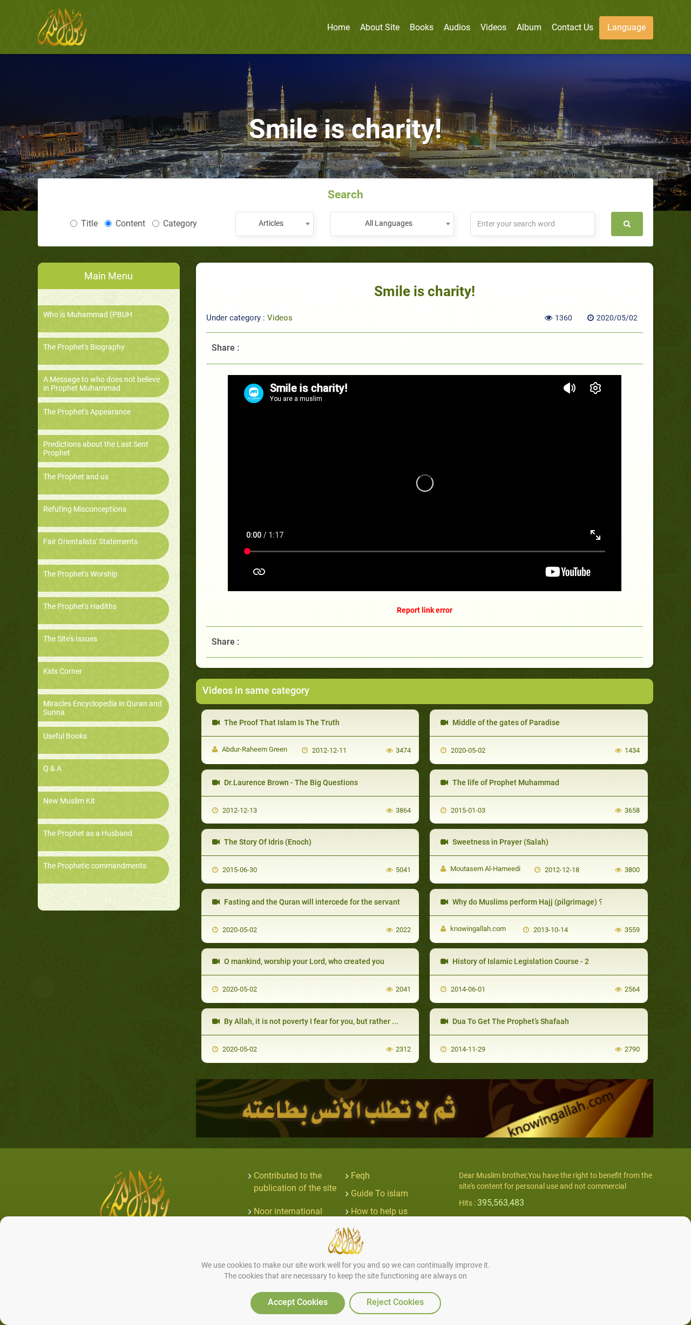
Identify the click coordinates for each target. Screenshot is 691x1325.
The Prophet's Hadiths (80, 607)
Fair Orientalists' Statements (90, 542)
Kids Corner (62, 671)
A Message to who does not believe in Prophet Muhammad (101, 384)
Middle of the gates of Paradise (505, 722)
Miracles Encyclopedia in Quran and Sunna (102, 708)
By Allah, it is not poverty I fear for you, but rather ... (310, 1021)
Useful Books (65, 736)
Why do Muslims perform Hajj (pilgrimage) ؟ (526, 902)
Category (180, 223)
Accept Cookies (298, 1302)
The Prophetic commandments (94, 866)
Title (89, 223)
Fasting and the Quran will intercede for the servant (311, 902)
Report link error (424, 610)
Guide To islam (379, 1193)
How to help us (379, 1211)
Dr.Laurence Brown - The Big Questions (290, 782)
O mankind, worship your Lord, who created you (303, 961)
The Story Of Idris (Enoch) (266, 842)
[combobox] (274, 224)
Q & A (52, 769)
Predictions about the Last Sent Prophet (95, 448)
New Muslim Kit (69, 801)
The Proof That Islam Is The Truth (281, 722)
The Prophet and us (76, 477)
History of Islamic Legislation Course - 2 (520, 961)
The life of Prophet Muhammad (505, 782)
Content (130, 223)
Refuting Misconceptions (84, 509)
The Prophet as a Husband (87, 833)
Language (626, 27)
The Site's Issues (70, 639)
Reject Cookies (395, 1302)
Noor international (288, 1211)
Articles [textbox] (271, 223)
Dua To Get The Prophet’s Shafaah (510, 1021)
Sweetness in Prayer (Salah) (499, 842)
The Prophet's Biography (84, 347)
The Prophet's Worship (80, 574)
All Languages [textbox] (388, 223)
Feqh (360, 1175)
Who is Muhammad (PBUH (87, 315)
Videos (280, 318)
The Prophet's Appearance (87, 412)
